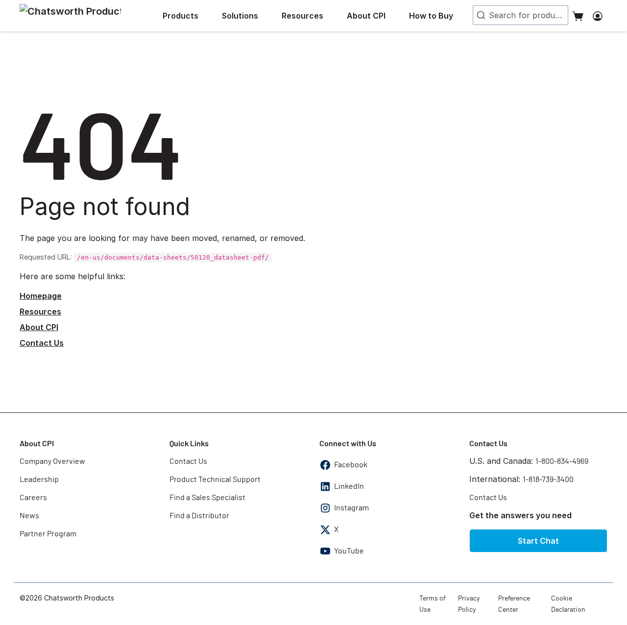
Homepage (41, 296)
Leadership (39, 479)
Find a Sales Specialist (207, 498)
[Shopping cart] (578, 15)
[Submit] (480, 15)
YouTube (349, 551)
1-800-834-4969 (561, 461)
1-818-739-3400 (548, 479)
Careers (33, 498)
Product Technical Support (215, 479)
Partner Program (48, 534)
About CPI (39, 327)
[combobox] (520, 15)
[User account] (597, 15)
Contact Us (42, 343)
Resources (40, 311)
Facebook (350, 465)
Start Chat (538, 541)
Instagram (351, 508)
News (29, 516)
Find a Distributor (199, 516)
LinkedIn (349, 486)
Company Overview (52, 461)
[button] (188, 15)
